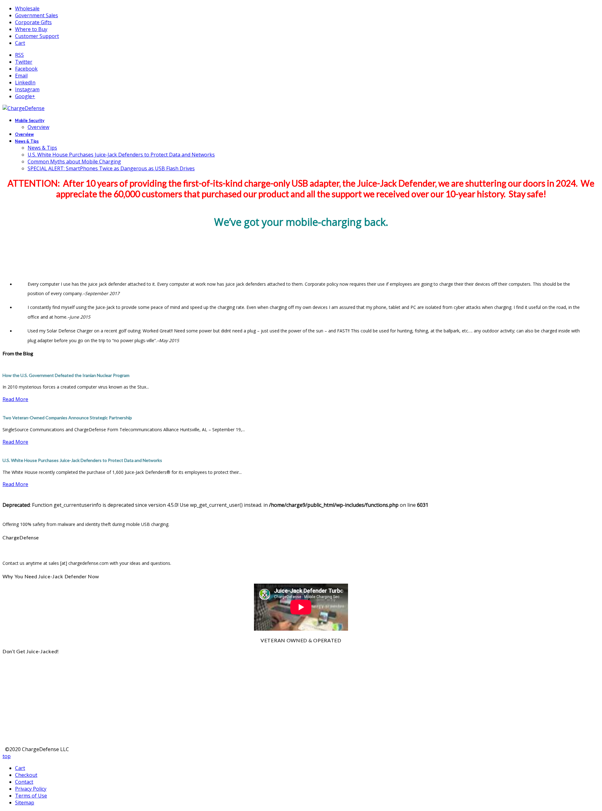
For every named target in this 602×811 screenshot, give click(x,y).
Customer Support (37, 36)
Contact (24, 781)
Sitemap (24, 802)
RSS (19, 54)
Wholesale (27, 8)
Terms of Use (31, 795)
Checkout (26, 774)
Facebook (26, 68)
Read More (15, 399)
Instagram (27, 89)
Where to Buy (31, 29)
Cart (20, 43)
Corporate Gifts (33, 22)
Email (21, 75)
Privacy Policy (30, 788)
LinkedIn (25, 82)
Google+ (25, 96)
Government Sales (36, 15)
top (7, 756)
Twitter (23, 61)
